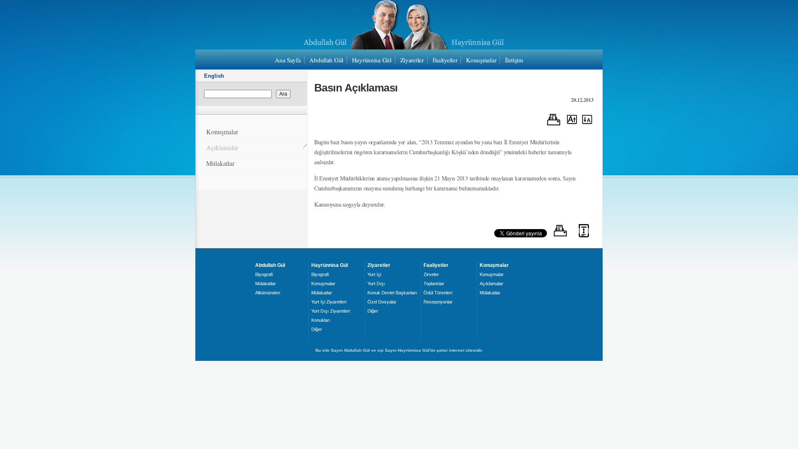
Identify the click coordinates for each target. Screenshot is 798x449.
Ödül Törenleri (438, 292)
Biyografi (264, 274)
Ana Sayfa (287, 60)
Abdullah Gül (326, 60)
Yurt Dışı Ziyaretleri (330, 310)
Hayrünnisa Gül (372, 60)
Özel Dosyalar (382, 301)
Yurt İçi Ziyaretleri (328, 301)
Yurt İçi (374, 274)
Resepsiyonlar (438, 301)
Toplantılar (434, 283)
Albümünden (267, 292)
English (214, 76)
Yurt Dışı (376, 283)
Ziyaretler (412, 60)
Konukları (320, 320)
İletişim (514, 60)
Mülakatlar (220, 163)
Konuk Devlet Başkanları (392, 292)
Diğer (316, 329)
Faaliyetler (445, 60)
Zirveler (431, 274)
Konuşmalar (481, 60)
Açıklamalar (222, 147)
